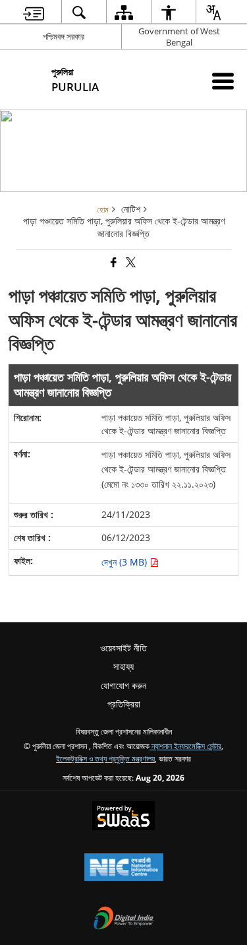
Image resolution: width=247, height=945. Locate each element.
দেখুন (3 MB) (125, 562)
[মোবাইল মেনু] (222, 80)
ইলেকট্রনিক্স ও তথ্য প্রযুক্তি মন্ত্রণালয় (105, 758)
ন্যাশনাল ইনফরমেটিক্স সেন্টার (185, 745)
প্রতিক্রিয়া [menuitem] (123, 704)
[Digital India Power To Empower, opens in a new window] (124, 919)
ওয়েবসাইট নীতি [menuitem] (123, 647)
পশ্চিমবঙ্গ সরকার (63, 36)
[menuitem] (33, 12)
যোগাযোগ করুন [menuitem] (123, 685)
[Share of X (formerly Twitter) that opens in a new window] (130, 263)
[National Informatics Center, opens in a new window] (123, 868)
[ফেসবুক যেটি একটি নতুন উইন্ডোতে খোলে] (112, 263)
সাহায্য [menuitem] (123, 666)
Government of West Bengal (179, 36)
